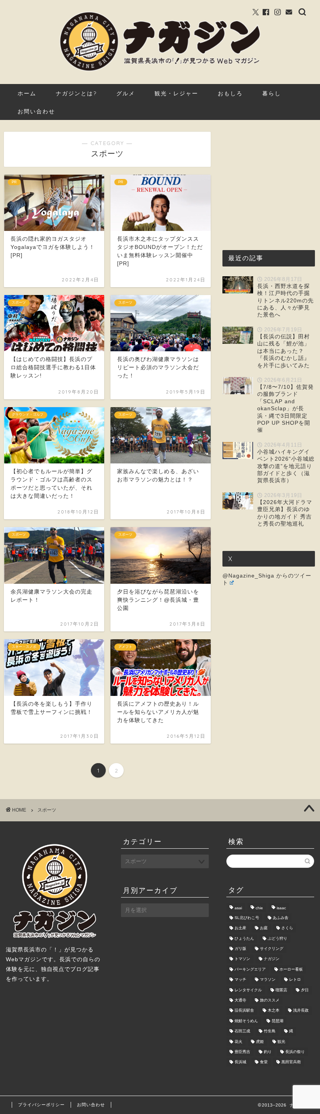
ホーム (27, 93)
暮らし (271, 93)
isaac (281, 908)
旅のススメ (269, 1000)
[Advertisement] (271, 180)
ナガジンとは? (76, 93)
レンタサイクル (248, 990)
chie (259, 908)
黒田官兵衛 (291, 1062)
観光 (281, 1041)
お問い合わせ (36, 111)
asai (238, 908)
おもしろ (230, 93)
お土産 (240, 928)
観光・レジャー (176, 93)
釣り (268, 1052)
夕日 (305, 990)
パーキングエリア (250, 969)
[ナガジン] (160, 71)
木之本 (273, 1011)
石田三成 (242, 1031)
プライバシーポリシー (41, 1104)
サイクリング (271, 948)
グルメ (125, 93)
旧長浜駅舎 (244, 1011)
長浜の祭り (295, 1052)
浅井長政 (301, 1011)
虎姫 (260, 1041)
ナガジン (271, 959)
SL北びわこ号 (247, 918)
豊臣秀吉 (242, 1052)
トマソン (242, 959)
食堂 (264, 1062)
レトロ (295, 980)
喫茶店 (281, 990)
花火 (238, 1041)
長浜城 (240, 1062)
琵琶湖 (277, 1021)
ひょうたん (244, 938)
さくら (287, 928)
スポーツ (46, 810)
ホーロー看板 (291, 969)
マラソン (268, 980)
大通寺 (240, 1000)
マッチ (240, 980)
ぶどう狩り (277, 938)
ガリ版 (240, 948)
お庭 (264, 928)
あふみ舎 (280, 918)
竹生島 (270, 1031)
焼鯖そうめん (246, 1021)
